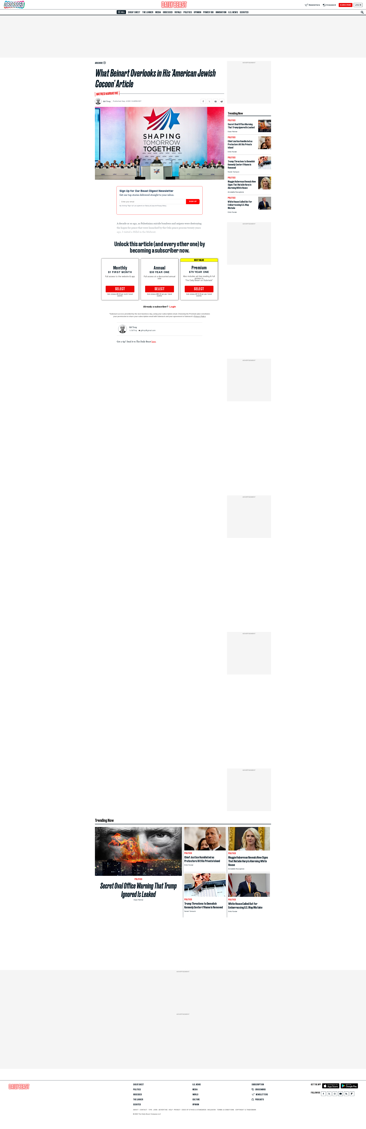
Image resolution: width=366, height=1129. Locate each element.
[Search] (362, 12)
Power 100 (208, 12)
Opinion (197, 12)
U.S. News (233, 12)
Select (120, 289)
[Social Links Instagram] (335, 1094)
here (154, 341)
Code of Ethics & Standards (194, 1110)
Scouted (244, 12)
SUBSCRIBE (345, 5)
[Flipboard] (352, 1094)
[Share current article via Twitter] (209, 101)
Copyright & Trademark (245, 1110)
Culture (196, 1099)
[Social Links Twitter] (329, 1094)
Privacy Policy (162, 206)
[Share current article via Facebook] (203, 101)
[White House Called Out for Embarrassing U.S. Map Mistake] (264, 209)
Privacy (177, 1110)
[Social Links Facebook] (323, 1094)
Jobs (155, 1110)
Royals (178, 12)
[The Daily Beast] (174, 5)
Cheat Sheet (134, 12)
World (195, 1094)
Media (158, 12)
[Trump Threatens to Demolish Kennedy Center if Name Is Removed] (264, 168)
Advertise (163, 1110)
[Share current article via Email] (215, 101)
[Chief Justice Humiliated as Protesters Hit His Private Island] (264, 148)
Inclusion (211, 1110)
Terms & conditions (225, 1110)
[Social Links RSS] (346, 1094)
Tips (150, 1110)
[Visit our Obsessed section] (23, 5)
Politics (187, 12)
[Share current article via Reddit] (221, 101)
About (136, 1110)
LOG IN (358, 5)
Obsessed (168, 12)
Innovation (221, 12)
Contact (143, 1110)
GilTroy (134, 330)
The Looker (147, 12)
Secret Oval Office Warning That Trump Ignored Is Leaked (138, 890)
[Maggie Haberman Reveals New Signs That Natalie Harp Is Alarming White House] (264, 188)
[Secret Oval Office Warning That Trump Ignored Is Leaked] (264, 131)
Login (172, 306)
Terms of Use (149, 206)
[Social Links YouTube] (340, 1094)
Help (171, 1110)
